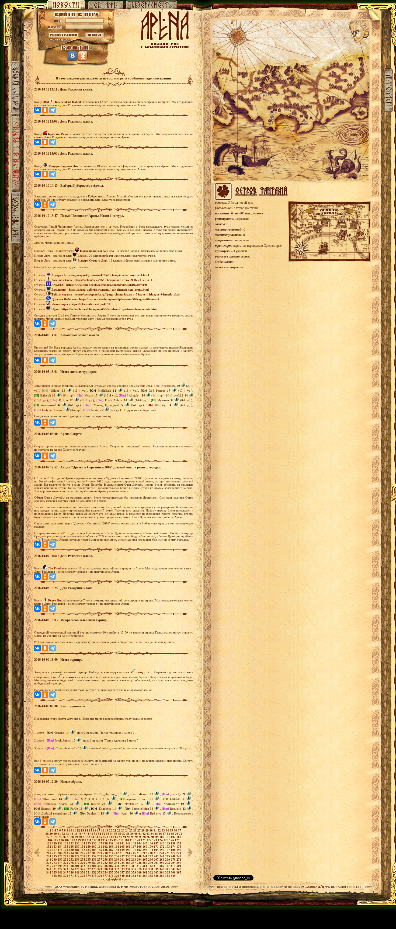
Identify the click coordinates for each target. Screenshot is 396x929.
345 (55, 872)
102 (173, 836)
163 (111, 846)
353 (100, 872)
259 (111, 859)
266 (151, 859)
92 (129, 836)
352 (94, 872)
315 (156, 866)
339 (156, 869)
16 (95, 830)
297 (55, 866)
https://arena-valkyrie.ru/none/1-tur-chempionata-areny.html (109, 289)
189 (123, 849)
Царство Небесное (64, 299)
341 (168, 869)
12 (79, 830)
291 (156, 862)
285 (123, 862)
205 (77, 853)
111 (89, 840)
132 (72, 843)
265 (145, 859)
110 (84, 840)
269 (168, 859)
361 (145, 872)
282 (106, 862)
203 (66, 853)
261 (123, 859)
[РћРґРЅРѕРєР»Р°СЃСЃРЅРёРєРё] (45, 110)
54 (112, 833)
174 (173, 846)
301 (77, 866)
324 (72, 869)
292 (162, 862)
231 (89, 856)
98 (153, 836)
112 (95, 840)
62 (145, 833)
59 (132, 833)
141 (123, 843)
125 (166, 840)
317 (168, 866)
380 (123, 875)
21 (115, 830)
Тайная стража (61, 294)
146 (151, 843)
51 (100, 833)
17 (99, 830)
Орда (55, 309)
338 (151, 869)
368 (55, 875)
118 (127, 840)
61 (140, 833)
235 (111, 856)
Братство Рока (58, 133)
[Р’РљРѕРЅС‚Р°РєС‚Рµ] (37, 110)
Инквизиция (59, 304)
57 (124, 833)
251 (66, 859)
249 (55, 859)
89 (117, 836)
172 (162, 846)
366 (173, 872)
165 (123, 846)
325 (77, 869)
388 (168, 875)
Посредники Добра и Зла (97, 250)
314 (151, 866)
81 (85, 836)
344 (49, 872)
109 (79, 840)
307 (111, 866)
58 (128, 833)
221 (168, 853)
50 (96, 833)
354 (106, 872)
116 (116, 840)
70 (177, 833)
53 (108, 833)
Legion (82, 255)
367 (178, 872)
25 (131, 830)
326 (83, 869)
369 (60, 875)
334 (128, 869)
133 (77, 843)
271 (178, 859)
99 (157, 836)
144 (140, 843)
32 (160, 830)
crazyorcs (143, 672)
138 (106, 843)
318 (173, 866)
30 (152, 830)
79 (77, 836)
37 (179, 830)
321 (55, 869)
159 (89, 846)
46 (80, 833)
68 (169, 833)
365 (168, 872)
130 (60, 843)
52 (104, 833)
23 (123, 830)
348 (72, 872)
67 (165, 833)
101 (168, 836)
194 (151, 849)
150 (173, 843)
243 (156, 856)
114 (105, 840)
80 (81, 836)
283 (111, 862)
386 (156, 875)
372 (77, 875)
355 (111, 872)
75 (60, 836)
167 (134, 846)
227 (66, 856)
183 (89, 849)
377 (106, 875)
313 (145, 866)
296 (49, 866)
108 (73, 840)
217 (145, 853)
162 (106, 846)
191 (134, 849)
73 (52, 836)
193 (145, 849)
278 (83, 862)
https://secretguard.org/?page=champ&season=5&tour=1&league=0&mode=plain (127, 294)
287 (134, 862)
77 (69, 836)
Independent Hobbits (68, 101)
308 (117, 866)
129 (55, 843)
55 (116, 833)
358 (128, 872)
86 (105, 836)
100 (162, 836)
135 (89, 843)
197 (168, 849)
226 (60, 856)
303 (89, 866)
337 (145, 869)
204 (72, 853)
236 (117, 856)
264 (140, 859)
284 (117, 862)
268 (162, 859)
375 (94, 875)
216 (139, 853)
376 (100, 875)
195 (156, 849)
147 (156, 843)
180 (72, 849)
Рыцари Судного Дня (64, 166)
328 (94, 869)
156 (72, 846)
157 (77, 846)
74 (56, 836)
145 (145, 843)
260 (117, 859)
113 (100, 840)
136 (94, 843)
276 (72, 862)
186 (106, 849)
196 (162, 849)
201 (55, 853)
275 (66, 862)
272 (49, 862)
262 (128, 859)
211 (111, 853)
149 (168, 843)
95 (141, 836)
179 (66, 849)
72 (48, 836)
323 (66, 869)
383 (140, 875)
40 (56, 833)
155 (66, 846)
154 (60, 846)
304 (94, 866)
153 (55, 846)
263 (134, 859)
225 (55, 856)
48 (88, 833)
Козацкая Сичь (61, 279)
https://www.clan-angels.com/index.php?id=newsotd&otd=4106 (107, 284)
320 (49, 869)
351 (89, 872)
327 (89, 869)
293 (168, 862)
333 (123, 869)
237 (123, 856)
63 (149, 833)
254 (83, 859)
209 (100, 853)
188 (117, 849)
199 (178, 849)
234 (106, 856)
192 (140, 849)
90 (121, 836)
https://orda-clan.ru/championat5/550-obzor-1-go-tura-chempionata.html (109, 309)
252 (72, 859)
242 (151, 856)
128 (49, 843)
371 (72, 875)
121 (144, 840)
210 (106, 853)
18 (103, 830)
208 (94, 853)
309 (123, 866)
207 (89, 853)
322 (60, 869)
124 (161, 840)
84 (97, 836)
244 (162, 856)
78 (73, 836)
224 (49, 856)
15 (91, 830)
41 (60, 833)
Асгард (56, 275)
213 (122, 853)
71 (180, 833)
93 (133, 836)
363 (156, 872)
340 (162, 869)
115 (111, 840)
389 (173, 875)
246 (173, 856)
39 (52, 833)
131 (66, 843)
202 (60, 853)
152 (49, 846)
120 (138, 840)
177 (55, 849)
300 (72, 866)
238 (128, 856)
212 (117, 853)
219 (156, 853)
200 (49, 853)
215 (134, 853)
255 (89, 859)
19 (107, 830)
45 (76, 833)
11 (75, 830)
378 (111, 875)
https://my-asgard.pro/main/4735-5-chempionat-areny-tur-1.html (106, 275)
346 (60, 872)
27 (139, 830)
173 (168, 846)
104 (50, 840)
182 (83, 849)
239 (134, 856)
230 (83, 856)
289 (145, 862)
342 (173, 869)
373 (83, 875)
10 (71, 830)
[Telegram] (52, 110)
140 (117, 843)
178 (60, 849)
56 (120, 833)
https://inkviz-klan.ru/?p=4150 (90, 304)
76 (64, 836)
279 (89, 862)
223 (178, 853)
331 (111, 869)
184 (94, 849)
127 (177, 840)
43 (68, 833)
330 (106, 869)
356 (117, 872)
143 (134, 843)
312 (139, 866)
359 (134, 872)
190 (128, 849)
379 (117, 875)
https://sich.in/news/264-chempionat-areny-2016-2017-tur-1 (113, 279)
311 (134, 866)
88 (113, 836)
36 (176, 830)
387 (162, 875)
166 (128, 846)
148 (162, 843)
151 (178, 843)
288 (140, 862)
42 (64, 833)
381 (128, 875)
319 (178, 866)
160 (94, 846)
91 (125, 836)
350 (83, 872)
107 (67, 840)
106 (62, 840)
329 (100, 869)
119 (132, 840)
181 (77, 849)
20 (111, 830)
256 (94, 859)
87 (109, 836)
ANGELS (57, 284)
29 (147, 830)
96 (145, 836)
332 (117, 869)
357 (123, 872)
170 (151, 846)
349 (77, 872)
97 (149, 836)
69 (173, 833)
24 (127, 830)
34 (168, 830)
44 (72, 833)
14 (87, 830)
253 (77, 859)
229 (77, 856)
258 (106, 859)
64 (153, 833)
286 (128, 862)
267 (156, 859)
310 (128, 866)
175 (178, 846)
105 (56, 840)
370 (66, 875)
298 (60, 866)
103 (178, 836)
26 (135, 830)
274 (60, 862)
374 (89, 875)
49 (92, 833)
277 (77, 862)
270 (173, 859)
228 (72, 856)
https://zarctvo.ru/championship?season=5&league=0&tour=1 (119, 299)
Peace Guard (56, 600)
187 (111, 849)
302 (83, 866)
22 (119, 830)
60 (136, 833)
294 (173, 862)
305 (100, 866)
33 (164, 830)
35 (172, 830)
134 (83, 843)
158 (83, 846)
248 (49, 859)
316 (162, 866)
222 (173, 853)
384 (145, 875)
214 (128, 853)
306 (106, 866)
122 (149, 840)
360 (140, 872)
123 (155, 840)
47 (84, 833)
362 (151, 872)
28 (143, 830)
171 (156, 846)
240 (140, 856)
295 (178, 862)
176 (49, 849)
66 (161, 833)
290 (151, 862)
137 (100, 843)
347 (66, 872)
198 (173, 849)
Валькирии (58, 289)
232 (94, 856)
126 (172, 840)
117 (121, 840)
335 (134, 869)
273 (55, 862)
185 (100, 849)
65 (157, 833)
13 (83, 830)
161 (100, 846)
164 (117, 846)
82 (89, 836)
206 (83, 853)
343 (178, 869)
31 (156, 830)
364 (162, 872)
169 (145, 846)
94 (137, 836)
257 (100, 859)
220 (162, 853)
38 (48, 833)
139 (111, 843)
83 (93, 836)
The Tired (54, 568)
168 (140, 846)
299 (66, 866)
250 (60, 859)
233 (100, 856)
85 (101, 836)
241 (145, 856)
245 (168, 856)
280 (94, 862)
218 (151, 853)
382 (134, 875)
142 (128, 843)
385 (151, 875)
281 (100, 862)
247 (178, 856)
